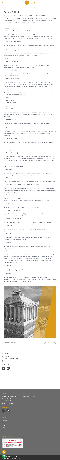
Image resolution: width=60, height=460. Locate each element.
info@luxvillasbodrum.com (11, 358)
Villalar (4, 425)
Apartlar (4, 427)
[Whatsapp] (4, 456)
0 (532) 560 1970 (8, 356)
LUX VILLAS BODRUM (9, 361)
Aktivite (9, 7)
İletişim (4, 423)
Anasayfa (4, 7)
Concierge (4, 420)
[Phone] (4, 452)
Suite (3, 430)
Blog (12, 7)
